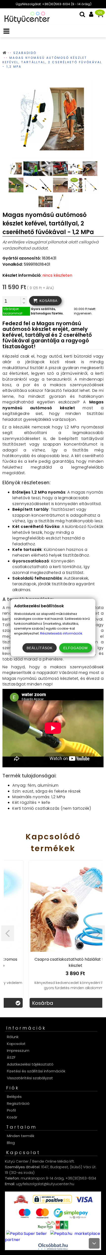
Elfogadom (75, 648)
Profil (11, 1110)
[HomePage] (25, 22)
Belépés (14, 1096)
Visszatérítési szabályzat (30, 1078)
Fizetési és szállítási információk (36, 1071)
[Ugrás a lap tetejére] (94, 1243)
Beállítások (40, 648)
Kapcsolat (16, 1043)
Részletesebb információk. (61, 633)
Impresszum (18, 1050)
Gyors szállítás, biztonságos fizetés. (47, 311)
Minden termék (20, 1135)
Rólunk (12, 1036)
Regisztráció (18, 1103)
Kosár (12, 1117)
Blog (11, 1142)
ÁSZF (11, 1057)
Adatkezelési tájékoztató (30, 1064)
